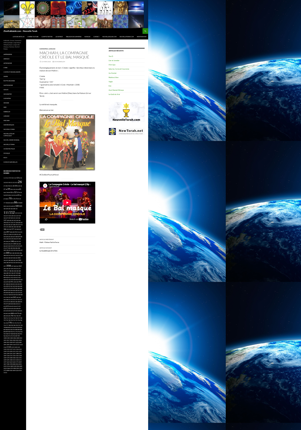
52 (15, 192)
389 (7, 273)
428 (14, 279)
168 (14, 224)
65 (18, 195)
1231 (17, 351)
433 (19, 279)
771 (13, 323)
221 (17, 234)
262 (17, 244)
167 (12, 224)
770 (10, 322)
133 (17, 218)
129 (9, 218)
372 (17, 268)
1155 (20, 349)
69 (7, 199)
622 (8, 308)
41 (13, 189)
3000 (14, 368)
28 (6, 186)
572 (5, 301)
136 (19, 218)
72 (15, 199)
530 (21, 294)
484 (19, 288)
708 (5, 318)
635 (12, 310)
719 (14, 318)
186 (5, 229)
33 (16, 186)
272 (16, 246)
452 (16, 284)
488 (5, 290)
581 (14, 301)
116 (5, 215)
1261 (11, 353)
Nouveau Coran (9, 129)
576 (9, 301)
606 (14, 304)
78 (6, 203)
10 (12, 178)
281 (9, 248)
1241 (5, 353)
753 (14, 320)
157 (14, 222)
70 (10, 198)
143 (15, 220)
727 (19, 318)
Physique (7, 153)
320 (5, 258)
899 (7, 331)
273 (19, 246)
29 (8, 186)
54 (19, 192)
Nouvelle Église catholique (9, 134)
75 (20, 199)
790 (17, 325)
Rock (5, 157)
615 (12, 306)
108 (14, 208)
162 (5, 224)
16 (4, 182)
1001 (8, 338)
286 (16, 248)
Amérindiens (8, 54)
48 (7, 192)
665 (9, 313)
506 (12, 292)
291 (10, 250)
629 (19, 308)
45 (20, 189)
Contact (96, 36)
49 (9, 192)
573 (7, 301)
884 (19, 329)
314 (12, 255)
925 (5, 334)
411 (9, 277)
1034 (20, 340)
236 (15, 238)
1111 (18, 344)
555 (14, 299)
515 (21, 292)
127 (7, 218)
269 (9, 246)
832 (21, 327)
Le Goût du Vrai (114, 94)
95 (9, 206)
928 (7, 334)
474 (12, 288)
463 (14, 286)
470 (5, 288)
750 (12, 320)
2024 (17, 364)
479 (14, 288)
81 (10, 203)
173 (21, 225)
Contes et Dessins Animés (12, 72)
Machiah (7, 120)
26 (20, 182)
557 (16, 299)
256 (9, 244)
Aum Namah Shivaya (116, 90)
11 (14, 178)
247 (9, 241)
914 (19, 331)
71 (12, 199)
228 (16, 236)
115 (21, 213)
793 (21, 325)
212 (16, 232)
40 (11, 189)
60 (9, 195)
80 (8, 203)
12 (15, 178)
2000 (14, 364)
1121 (18, 347)
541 (14, 297)
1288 (17, 353)
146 (19, 220)
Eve (110, 86)
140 (10, 220)
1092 (8, 344)
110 (16, 208)
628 (17, 308)
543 (20, 297)
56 (4, 195)
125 (20, 215)
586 (16, 301)
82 (11, 203)
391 (10, 273)
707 (20, 316)
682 (20, 313)
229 (19, 236)
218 (10, 234)
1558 (17, 360)
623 (10, 308)
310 (7, 255)
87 (18, 203)
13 (18, 178)
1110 (14, 344)
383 (17, 271)
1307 (5, 355)
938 (12, 334)
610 (17, 304)
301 (11, 253)
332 (16, 258)
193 (8, 229)
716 (12, 318)
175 (5, 227)
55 (21, 192)
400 (19, 273)
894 (5, 331)
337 (7, 260)
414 (15, 277)
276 (5, 248)
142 (12, 220)
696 (9, 316)
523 (12, 294)
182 (15, 227)
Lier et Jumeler (114, 60)
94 (7, 206)
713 (9, 318)
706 (17, 316)
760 (21, 320)
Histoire (6, 103)
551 (9, 299)
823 (16, 327)
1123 (8, 349)
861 (9, 329)
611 (19, 304)
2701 (11, 368)
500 (16, 290)
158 (17, 222)
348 (7, 262)
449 (9, 284)
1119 (12, 347)
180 (10, 227)
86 (15, 202)
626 (15, 308)
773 (18, 323)
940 (14, 334)
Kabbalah (7, 111)
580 (12, 301)
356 (21, 262)
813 (12, 327)
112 (12, 212)
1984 (8, 364)
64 (16, 195)
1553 (14, 360)
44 (18, 189)
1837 (5, 364)
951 (21, 334)
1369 (5, 357)
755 (16, 320)
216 (5, 234)
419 (19, 277)
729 (5, 320)
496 (14, 290)
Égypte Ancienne (9, 81)
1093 (11, 344)
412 (12, 277)
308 (5, 255)
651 (21, 310)
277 (7, 248)
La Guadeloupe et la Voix (48, 249)
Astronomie (8, 63)
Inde (5, 107)
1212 (14, 351)
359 (12, 266)
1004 (11, 338)
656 (5, 313)
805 (9, 327)
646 (19, 310)
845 (5, 329)
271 (14, 246)
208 (11, 232)
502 (21, 290)
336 (5, 260)
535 (9, 297)
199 (15, 229)
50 (11, 192)
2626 (5, 368)
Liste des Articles (18, 36)
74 (18, 199)
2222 (5, 366)
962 (5, 336)
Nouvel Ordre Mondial (12, 140)
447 (5, 284)
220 (15, 234)
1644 (14, 362)
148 (5, 222)
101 (20, 206)
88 (20, 203)
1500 (11, 360)
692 (7, 316)
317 (19, 255)
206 (5, 232)
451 (14, 284)
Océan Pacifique (9, 149)
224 (7, 236)
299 (5, 253)
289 (5, 250)
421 (7, 279)
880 (16, 329)
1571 (20, 360)
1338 (20, 355)
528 (19, 294)
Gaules (6, 89)
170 (16, 224)
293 (14, 250)
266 (5, 246)
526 (17, 294)
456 (5, 286)
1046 (5, 342)
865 (12, 329)
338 (9, 260)
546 (5, 299)
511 (14, 292)
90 (4, 206)
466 (19, 286)
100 (17, 206)
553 (12, 299)
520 (10, 294)
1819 (20, 362)
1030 (14, 340)
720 (16, 318)
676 (17, 313)
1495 (8, 360)
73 (17, 199)
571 (21, 299)
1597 (5, 362)
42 (15, 189)
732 (7, 320)
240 (19, 239)
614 (10, 306)
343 (17, 260)
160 (19, 222)
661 (7, 313)
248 (12, 241)
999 (19, 336)
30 (10, 186)
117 (7, 215)
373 (19, 268)
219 (12, 234)
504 (7, 292)
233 (10, 238)
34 (18, 186)
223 (5, 236)
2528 (14, 366)
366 (7, 268)
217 (8, 234)
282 (12, 248)
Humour (87, 36)
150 (7, 222)
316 (17, 255)
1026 (11, 340)
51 (13, 192)
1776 (17, 362)
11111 (5, 372)
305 (18, 253)
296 (19, 250)
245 (5, 241)
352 (12, 262)
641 (16, 310)
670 (15, 313)
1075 (14, 342)
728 (21, 318)
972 (12, 336)
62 (12, 195)
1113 (21, 344)
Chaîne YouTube (33, 36)
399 (17, 273)
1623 (8, 362)
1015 (5, 340)
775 (20, 323)
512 (16, 292)
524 (14, 294)
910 (12, 331)
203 (20, 229)
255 (7, 244)
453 (19, 284)
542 (17, 297)
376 (5, 271)
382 (15, 271)
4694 (14, 370)
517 (7, 294)
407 (17, 275)
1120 (15, 347)
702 (15, 316)
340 (12, 260)
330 (14, 258)
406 (14, 275)
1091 (5, 344)
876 (14, 329)
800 (7, 327)
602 (12, 304)
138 (8, 220)
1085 (20, 342)
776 (5, 325)
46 (4, 192)
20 (9, 182)
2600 (20, 366)
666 (12, 313)
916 (21, 331)
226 (12, 236)
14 (19, 178)
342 (14, 260)
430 (17, 279)
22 (13, 182)
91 (6, 206)
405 (12, 275)
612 (5, 306)
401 (5, 275)
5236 (17, 370)
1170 (8, 351)
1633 (11, 362)
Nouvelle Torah (9, 144)
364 (20, 266)
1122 (5, 349)
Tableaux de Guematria (73, 36)
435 (21, 279)
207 (7, 232)
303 (16, 253)
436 (5, 282)
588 (19, 301)
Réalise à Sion (114, 77)
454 (21, 284)
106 (12, 208)
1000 (5, 338)
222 (20, 234)
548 (7, 299)
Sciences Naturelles (10, 162)
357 (43, 229)
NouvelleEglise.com (109, 36)
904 (9, 331)
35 (19, 186)
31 (11, 186)
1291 (20, 353)
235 (12, 238)
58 (6, 195)
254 (5, 244)
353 (14, 262)
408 (19, 275)
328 (9, 258)
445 (17, 282)
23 (15, 182)
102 (5, 208)
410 (7, 277)
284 (14, 248)
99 (14, 206)
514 (19, 292)
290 (7, 250)
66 (20, 195)
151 (9, 222)
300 (7, 253)
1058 (11, 342)
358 (8, 265)
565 (19, 299)
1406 (14, 357)
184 (20, 227)
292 (12, 250)
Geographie (8, 94)
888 (21, 329)
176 (7, 227)
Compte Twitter (47, 36)
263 (20, 244)
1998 (11, 364)
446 (20, 282)
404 (10, 275)
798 (5, 327)
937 (9, 334)
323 (7, 258)
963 (7, 336)
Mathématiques (9, 125)
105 (9, 208)
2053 (20, 364)
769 (7, 323)
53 (18, 192)
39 (8, 188)
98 (12, 206)
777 (7, 325)
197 (12, 229)
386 (5, 273)
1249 (8, 353)
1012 (20, 338)
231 (5, 238)
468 (21, 286)
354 (17, 262)
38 (6, 189)
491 (7, 290)
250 (15, 241)
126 (5, 218)
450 (12, 284)
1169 (5, 351)
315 (14, 255)
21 (11, 182)
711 (7, 318)
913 (17, 331)
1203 (11, 351)
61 (11, 195)
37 (4, 189)
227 (14, 236)
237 (17, 238)
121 (15, 215)
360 (15, 266)
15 (21, 178)
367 (10, 268)
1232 (20, 351)
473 (9, 288)
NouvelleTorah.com (127, 36)
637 (14, 310)
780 (10, 325)
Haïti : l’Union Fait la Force (49, 241)
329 (12, 258)
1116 (5, 347)
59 (7, 195)
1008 (17, 338)
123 (17, 215)
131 (14, 218)
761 (5, 323)
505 (9, 292)
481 (16, 288)
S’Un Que (112, 65)
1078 (17, 342)
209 (13, 232)
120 (12, 216)
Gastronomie (8, 85)
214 (19, 232)
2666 (8, 368)
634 (9, 310)
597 (7, 304)
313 (9, 255)
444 (15, 282)
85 (13, 203)
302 (13, 253)
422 (10, 279)
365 (5, 268)
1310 (8, 355)
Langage (52, 49)
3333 (20, 368)
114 (18, 213)
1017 (8, 340)
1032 (17, 340)
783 (12, 325)
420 (5, 279)
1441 (20, 357)
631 (5, 310)
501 (19, 290)
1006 (14, 338)
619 (19, 306)
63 (14, 195)
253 (20, 241)
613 (7, 306)
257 (12, 244)
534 (7, 297)
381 (13, 271)
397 (15, 273)
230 (21, 236)
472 (7, 288)
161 (21, 222)
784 (14, 325)
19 (7, 182)
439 (7, 282)
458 (7, 286)
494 (12, 290)
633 (7, 310)
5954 (20, 370)
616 (15, 306)
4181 (11, 370)
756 (19, 320)
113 (16, 213)
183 (17, 227)
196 (10, 229)
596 (5, 304)
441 (12, 282)
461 (12, 286)
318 (21, 255)
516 (5, 295)
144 (17, 220)
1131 (14, 349)
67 (4, 199)
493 (9, 290)
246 (7, 241)
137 (5, 220)
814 (14, 327)
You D (111, 56)
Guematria (44, 49)
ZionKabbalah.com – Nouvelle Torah (20, 31)
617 (17, 306)
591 (21, 301)
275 (21, 246)
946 (16, 334)
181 (12, 227)
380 (10, 271)
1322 (14, 355)
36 (21, 186)
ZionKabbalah (59, 61)
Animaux (6, 59)
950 (19, 334)
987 (16, 336)
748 (9, 320)
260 (14, 244)
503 (5, 292)
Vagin (111, 82)
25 (17, 182)
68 (6, 199)
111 (6, 212)
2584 (17, 366)
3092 (17, 368)
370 (15, 268)
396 (12, 273)
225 (9, 236)
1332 (17, 355)
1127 (11, 349)
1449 (5, 360)
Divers (6, 76)
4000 (8, 370)
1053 (8, 342)
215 (21, 232)
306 (20, 253)
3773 (5, 370)
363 (17, 266)
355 (19, 262)
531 (5, 297)
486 (21, 288)
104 (7, 208)
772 (15, 323)
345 (19, 260)
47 (6, 192)
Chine (5, 67)
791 (19, 325)
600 (9, 304)
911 (14, 331)
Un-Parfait (112, 73)
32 (14, 186)
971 (9, 336)
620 (5, 308)
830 (19, 327)
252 (17, 241)
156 (12, 222)
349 (10, 262)
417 (17, 277)
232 (7, 238)
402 (7, 275)
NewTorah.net (142, 36)
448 (7, 284)
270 (12, 246)
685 (5, 316)
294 (17, 250)
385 (20, 271)
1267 (14, 353)
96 (11, 206)
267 (7, 246)
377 (8, 271)
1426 (17, 357)
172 (19, 224)
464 (16, 286)
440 (9, 282)
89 (21, 203)
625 (12, 308)
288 (19, 248)
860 (7, 329)
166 (9, 224)
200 (18, 229)
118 (9, 216)
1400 (11, 357)
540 (12, 297)
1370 (8, 357)
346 (5, 262)
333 (19, 258)
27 (4, 186)
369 (12, 268)
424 (12, 279)
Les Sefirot (59, 36)
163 (7, 224)
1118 (9, 347)
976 (14, 336)
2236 (8, 366)
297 (21, 250)
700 (12, 316)
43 (16, 189)
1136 (17, 349)
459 (9, 286)
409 (5, 277)
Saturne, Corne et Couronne (119, 69)
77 (4, 203)
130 (12, 218)
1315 (11, 355)
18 (6, 182)
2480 (11, 366)
